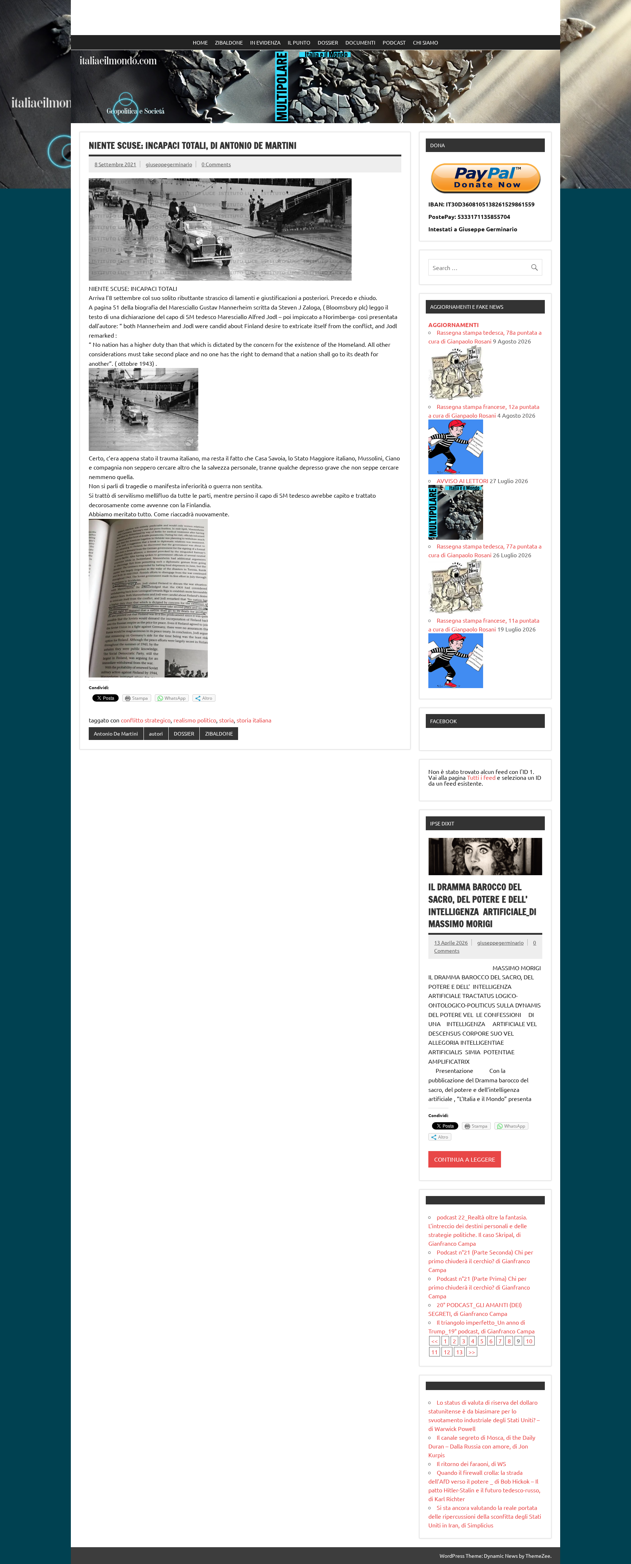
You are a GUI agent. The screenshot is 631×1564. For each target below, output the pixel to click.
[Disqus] (245, 849)
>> (472, 1351)
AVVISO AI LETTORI (462, 480)
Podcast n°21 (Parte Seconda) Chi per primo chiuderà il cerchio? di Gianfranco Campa (480, 1260)
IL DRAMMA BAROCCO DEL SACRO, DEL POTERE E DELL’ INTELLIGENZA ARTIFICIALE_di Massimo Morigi (482, 905)
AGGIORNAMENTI (453, 325)
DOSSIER (328, 42)
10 (529, 1340)
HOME (200, 42)
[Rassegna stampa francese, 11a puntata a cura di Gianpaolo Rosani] (455, 685)
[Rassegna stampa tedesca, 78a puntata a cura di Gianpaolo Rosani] (455, 397)
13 (459, 1351)
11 (434, 1351)
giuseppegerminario (169, 164)
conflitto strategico (146, 720)
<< (434, 1340)
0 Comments (216, 164)
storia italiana (254, 720)
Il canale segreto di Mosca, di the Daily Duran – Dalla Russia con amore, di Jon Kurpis (481, 1446)
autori (156, 733)
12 (447, 1351)
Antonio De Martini (116, 733)
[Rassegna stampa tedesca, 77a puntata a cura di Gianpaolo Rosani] (455, 611)
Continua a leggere (464, 1159)
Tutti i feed (481, 777)
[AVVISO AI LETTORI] (455, 537)
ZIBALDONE (229, 42)
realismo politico (194, 720)
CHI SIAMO (425, 42)
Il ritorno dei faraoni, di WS (471, 1463)
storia (226, 720)
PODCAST (394, 42)
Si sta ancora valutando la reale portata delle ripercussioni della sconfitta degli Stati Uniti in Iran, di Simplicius (484, 1516)
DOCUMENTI (360, 42)
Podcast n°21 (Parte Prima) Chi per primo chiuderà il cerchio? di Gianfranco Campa (479, 1287)
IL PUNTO (299, 42)
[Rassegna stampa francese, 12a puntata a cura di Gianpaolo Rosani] (455, 471)
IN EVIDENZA (265, 42)
